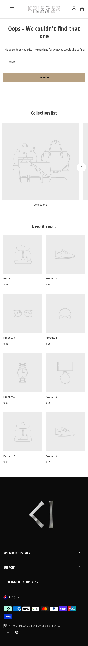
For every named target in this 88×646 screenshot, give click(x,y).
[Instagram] (16, 633)
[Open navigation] (12, 9)
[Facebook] (8, 633)
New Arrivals (44, 226)
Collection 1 (40, 205)
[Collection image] (40, 161)
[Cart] (82, 9)
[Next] (81, 167)
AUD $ (12, 597)
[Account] (74, 8)
